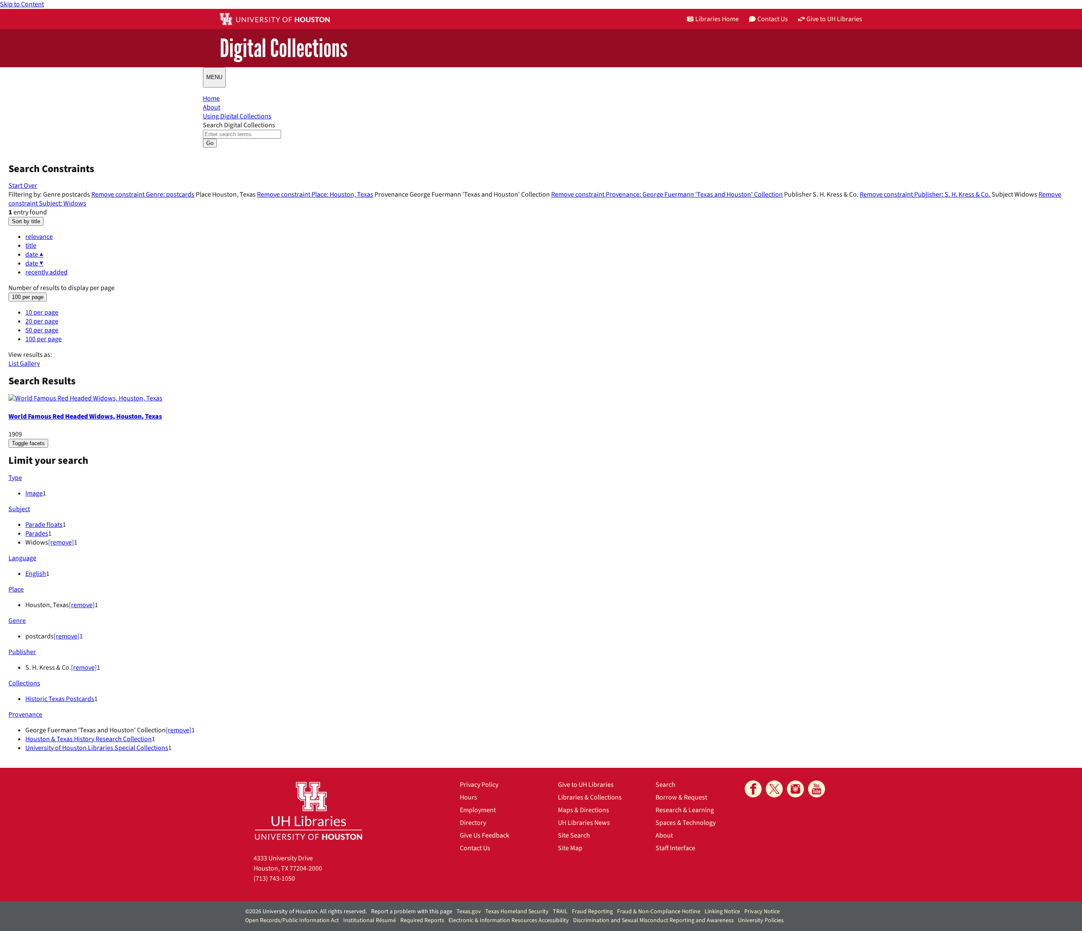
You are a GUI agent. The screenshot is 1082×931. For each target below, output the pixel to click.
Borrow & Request (681, 797)
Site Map (570, 848)
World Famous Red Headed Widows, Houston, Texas (85, 416)
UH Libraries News (584, 822)
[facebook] (753, 788)
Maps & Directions (583, 810)
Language (22, 558)
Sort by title (26, 221)
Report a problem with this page (411, 911)
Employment (478, 810)
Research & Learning (685, 810)
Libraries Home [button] (717, 19)
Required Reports (422, 920)
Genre (17, 620)
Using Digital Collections (237, 116)
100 (43, 339)
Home (211, 98)
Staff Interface (675, 848)
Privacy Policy (479, 784)
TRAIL (560, 911)
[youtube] (816, 788)
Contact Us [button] (772, 19)
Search (665, 784)
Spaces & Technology (686, 822)
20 (41, 321)
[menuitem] (549, 237)
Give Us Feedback (484, 835)
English (35, 573)
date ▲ (34, 254)
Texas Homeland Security (517, 911)
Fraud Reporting (592, 911)
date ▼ (34, 263)
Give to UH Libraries (586, 784)
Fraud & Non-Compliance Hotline (658, 911)
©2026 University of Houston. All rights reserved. (306, 911)
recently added (46, 272)
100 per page (28, 297)
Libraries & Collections (590, 797)
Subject (19, 509)
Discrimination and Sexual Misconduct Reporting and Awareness (653, 920)
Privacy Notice (762, 911)
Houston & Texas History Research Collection (88, 739)
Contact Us (475, 848)
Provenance (25, 714)
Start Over (22, 185)
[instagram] (795, 788)
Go (209, 143)
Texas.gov (468, 911)
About (211, 107)
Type (15, 477)
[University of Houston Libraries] (308, 811)
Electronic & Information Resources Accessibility (508, 920)
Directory (473, 822)
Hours (468, 797)
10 (41, 312)
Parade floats (44, 524)
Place (16, 589)
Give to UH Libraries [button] (834, 19)
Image (34, 493)
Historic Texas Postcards (59, 699)
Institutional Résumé (369, 920)
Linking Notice (722, 911)
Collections (24, 683)
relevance (39, 236)
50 (41, 330)
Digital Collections (283, 49)
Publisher (22, 652)
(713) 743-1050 (274, 878)
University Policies (761, 920)
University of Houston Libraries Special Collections (96, 748)
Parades (36, 533)
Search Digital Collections (239, 125)
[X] (774, 788)
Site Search (574, 835)
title (30, 245)
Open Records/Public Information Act (292, 920)
